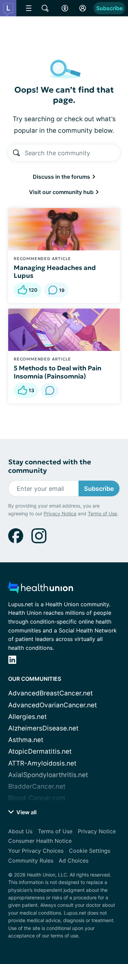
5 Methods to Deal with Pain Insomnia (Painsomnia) (57, 372)
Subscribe (109, 8)
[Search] (16, 153)
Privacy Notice (60, 513)
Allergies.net (27, 717)
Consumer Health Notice (40, 840)
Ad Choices (73, 860)
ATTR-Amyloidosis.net (42, 763)
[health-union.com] (40, 589)
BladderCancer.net (37, 786)
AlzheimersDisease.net (43, 728)
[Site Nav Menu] (28, 8)
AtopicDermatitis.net (40, 751)
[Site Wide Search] (45, 8)
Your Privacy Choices (35, 850)
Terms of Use (102, 513)
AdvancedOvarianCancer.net (52, 705)
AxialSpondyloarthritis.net (48, 775)
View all (26, 812)
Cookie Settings (89, 850)
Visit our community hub (62, 192)
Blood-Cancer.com (37, 798)
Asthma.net (25, 740)
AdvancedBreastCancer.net (50, 693)
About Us (20, 831)
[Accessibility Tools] (65, 8)
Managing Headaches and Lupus (55, 271)
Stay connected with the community (49, 466)
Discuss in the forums (62, 176)
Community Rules (30, 860)
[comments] (50, 390)
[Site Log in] (82, 8)
